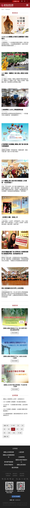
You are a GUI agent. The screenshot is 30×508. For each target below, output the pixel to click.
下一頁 (19, 432)
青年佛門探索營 (8, 462)
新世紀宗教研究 (8, 464)
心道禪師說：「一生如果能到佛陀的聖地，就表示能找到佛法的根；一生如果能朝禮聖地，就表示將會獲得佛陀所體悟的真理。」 (15, 44)
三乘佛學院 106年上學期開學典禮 (12, 110)
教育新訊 (8, 9)
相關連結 (8, 475)
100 (9, 432)
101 (14, 432)
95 (8, 429)
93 (22, 425)
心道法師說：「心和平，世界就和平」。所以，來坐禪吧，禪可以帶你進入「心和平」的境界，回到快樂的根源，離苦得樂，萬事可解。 (15, 222)
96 (13, 429)
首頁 (3, 9)
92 (18, 425)
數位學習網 (15, 467)
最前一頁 (6, 425)
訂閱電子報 (16, 1)
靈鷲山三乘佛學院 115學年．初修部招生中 (13, 399)
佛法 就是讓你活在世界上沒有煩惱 (13, 288)
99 (4, 432)
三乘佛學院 (21, 457)
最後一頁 (6, 436)
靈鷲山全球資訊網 (9, 452)
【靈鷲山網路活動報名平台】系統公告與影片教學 (15, 358)
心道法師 (21, 452)
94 (4, 429)
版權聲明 (15, 475)
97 (17, 429)
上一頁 (12, 425)
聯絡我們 (15, 473)
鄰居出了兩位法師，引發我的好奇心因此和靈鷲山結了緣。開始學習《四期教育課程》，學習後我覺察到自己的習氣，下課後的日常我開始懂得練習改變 (15, 259)
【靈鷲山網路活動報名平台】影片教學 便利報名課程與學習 (14, 330)
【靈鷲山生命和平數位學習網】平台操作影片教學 (15, 387)
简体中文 (25, 2)
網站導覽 (22, 473)
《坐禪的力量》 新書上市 (10, 217)
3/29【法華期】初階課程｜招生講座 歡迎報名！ (15, 401)
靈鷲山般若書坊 (21, 464)
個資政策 (22, 475)
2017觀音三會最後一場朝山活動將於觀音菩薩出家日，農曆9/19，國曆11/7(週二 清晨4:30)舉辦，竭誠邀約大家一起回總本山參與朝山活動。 (15, 80)
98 (21, 429)
